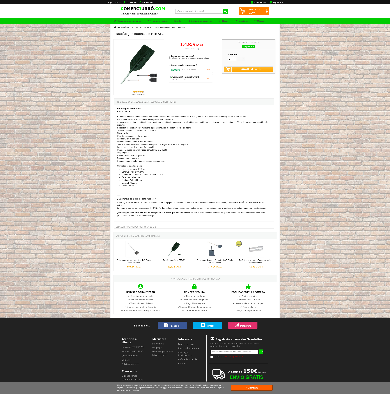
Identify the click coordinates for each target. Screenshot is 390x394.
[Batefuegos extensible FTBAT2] (139, 89)
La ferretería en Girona (132, 379)
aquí (164, 388)
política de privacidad (233, 356)
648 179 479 (147, 2)
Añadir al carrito (251, 69)
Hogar (225, 21)
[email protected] (130, 355)
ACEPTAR (252, 387)
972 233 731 (131, 2)
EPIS (178, 21)
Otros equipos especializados (147, 27)
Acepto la (228, 356)
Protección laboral (125, 27)
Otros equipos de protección (173, 27)
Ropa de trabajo (159, 21)
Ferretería (242, 21)
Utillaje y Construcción (201, 21)
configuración (134, 390)
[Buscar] (225, 11)
